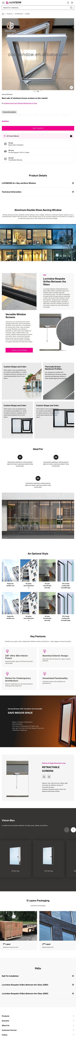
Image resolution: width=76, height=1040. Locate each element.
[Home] (3, 14)
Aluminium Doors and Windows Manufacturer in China (20, 103)
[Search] (71, 8)
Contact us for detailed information (19, 350)
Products (9, 13)
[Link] (13, 2)
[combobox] (38, 8)
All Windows (19, 13)
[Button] (41, 90)
